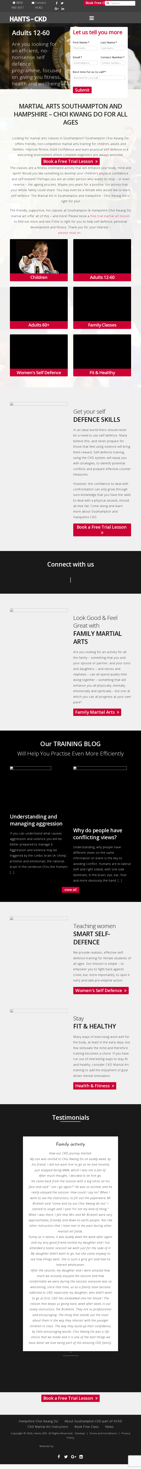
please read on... (70, 233)
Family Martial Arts (96, 712)
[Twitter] (62, 3)
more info (36, 264)
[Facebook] (57, 3)
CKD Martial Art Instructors (48, 1332)
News (109, 1332)
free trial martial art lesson (110, 216)
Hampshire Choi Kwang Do (38, 1326)
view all (70, 890)
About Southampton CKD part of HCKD (93, 1326)
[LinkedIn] (63, 9)
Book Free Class (98, 3)
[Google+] (56, 9)
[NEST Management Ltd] (75, 1350)
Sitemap (80, 1338)
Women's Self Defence (99, 990)
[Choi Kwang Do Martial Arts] (114, 1350)
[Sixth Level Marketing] (41, 1350)
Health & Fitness (93, 1086)
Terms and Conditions (103, 1338)
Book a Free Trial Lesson (69, 161)
